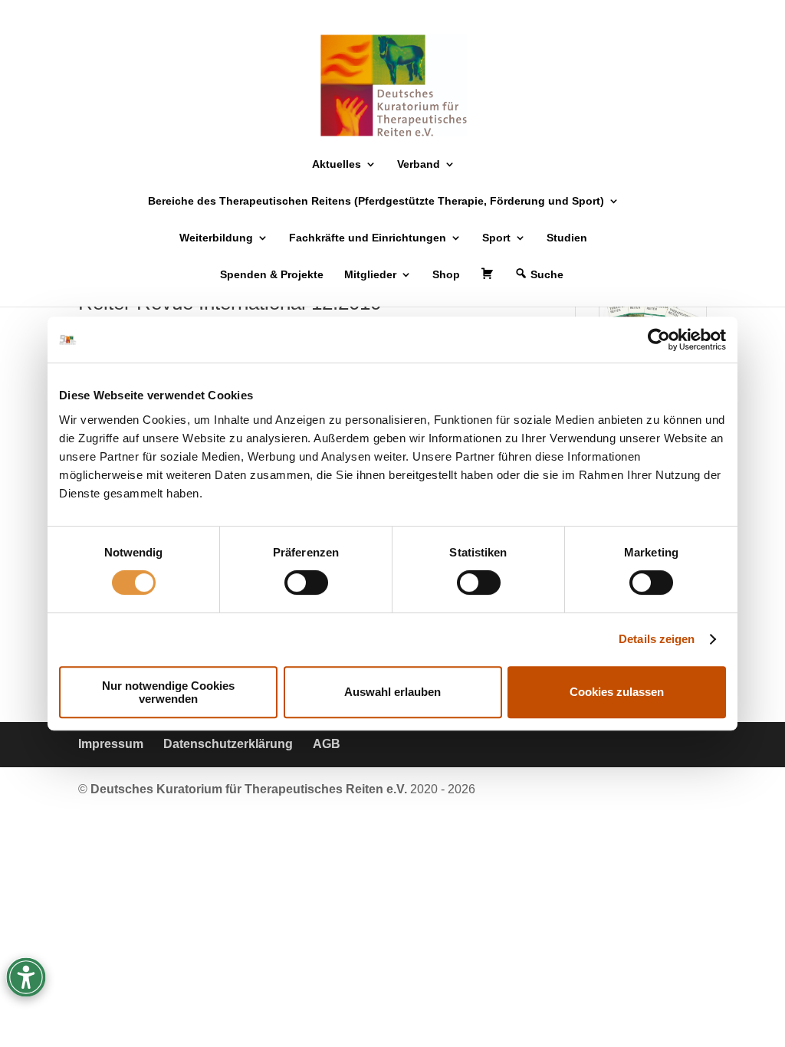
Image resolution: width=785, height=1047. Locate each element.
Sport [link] (496, 238)
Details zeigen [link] (657, 638)
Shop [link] (446, 275)
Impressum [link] (110, 743)
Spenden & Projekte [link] (272, 275)
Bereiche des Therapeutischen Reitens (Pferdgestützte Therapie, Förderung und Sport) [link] (376, 201)
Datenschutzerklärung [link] (228, 743)
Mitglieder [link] (370, 275)
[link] (659, 339)
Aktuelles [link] (336, 164)
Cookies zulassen (617, 691)
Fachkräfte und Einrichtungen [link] (367, 238)
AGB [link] (326, 743)
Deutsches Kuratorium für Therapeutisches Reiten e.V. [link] (250, 789)
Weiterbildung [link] (216, 238)
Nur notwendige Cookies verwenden (168, 692)
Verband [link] (418, 164)
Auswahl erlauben (392, 691)
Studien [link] (567, 238)
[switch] (306, 582)
